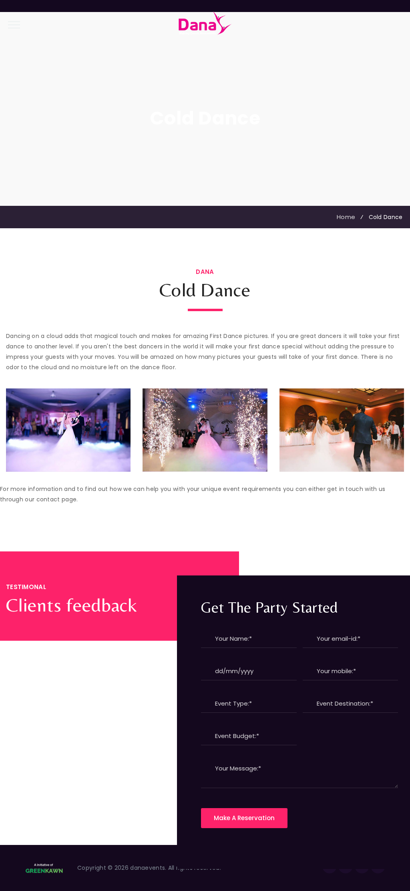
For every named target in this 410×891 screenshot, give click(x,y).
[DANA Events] (205, 23)
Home (344, 217)
